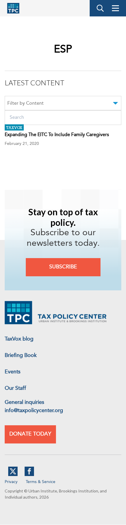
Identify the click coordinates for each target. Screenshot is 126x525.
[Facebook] (29, 474)
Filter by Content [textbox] (25, 103)
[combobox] (63, 104)
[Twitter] (13, 474)
